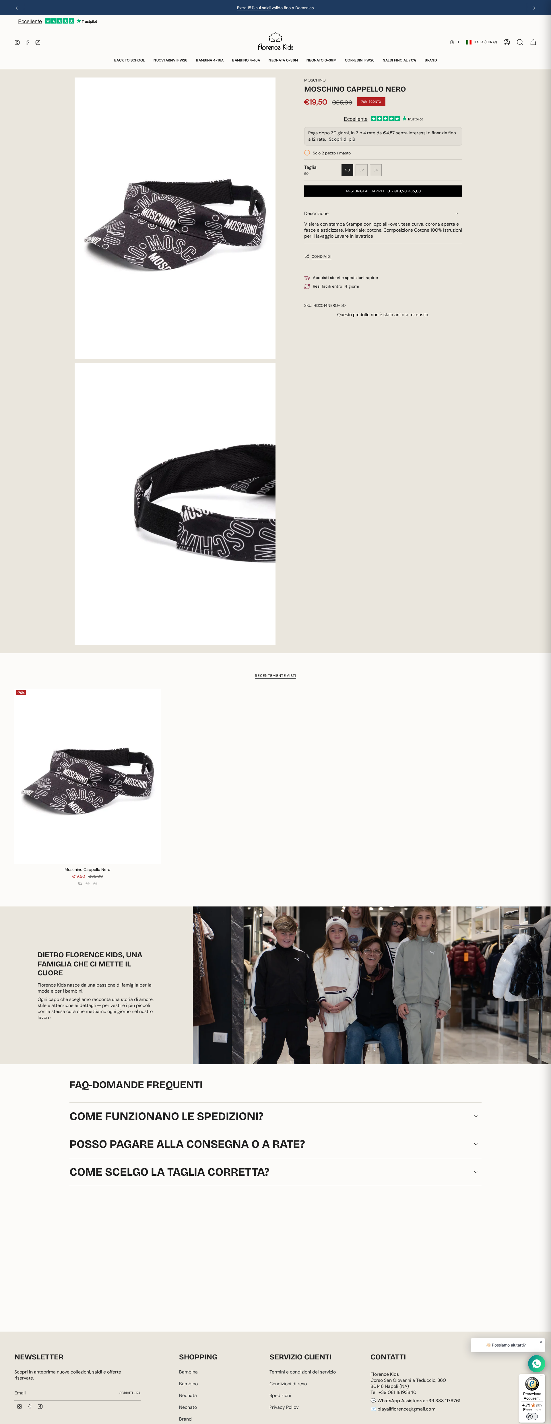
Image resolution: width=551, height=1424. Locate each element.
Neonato (188, 1407)
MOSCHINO (315, 80)
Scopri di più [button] (342, 139)
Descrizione (316, 213)
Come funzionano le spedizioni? (166, 1116)
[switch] (532, 1416)
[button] (129, 60)
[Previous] (17, 8)
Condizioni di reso (288, 1384)
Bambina (188, 1372)
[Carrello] (533, 42)
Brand (185, 1419)
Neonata (188, 1395)
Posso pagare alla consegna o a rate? (187, 1144)
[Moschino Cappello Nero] (87, 776)
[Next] (534, 8)
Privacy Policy (284, 1407)
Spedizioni (280, 1395)
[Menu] (541, 1377)
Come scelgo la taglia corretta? (169, 1172)
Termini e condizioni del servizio (302, 1372)
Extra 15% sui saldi (254, 7)
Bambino (188, 1384)
